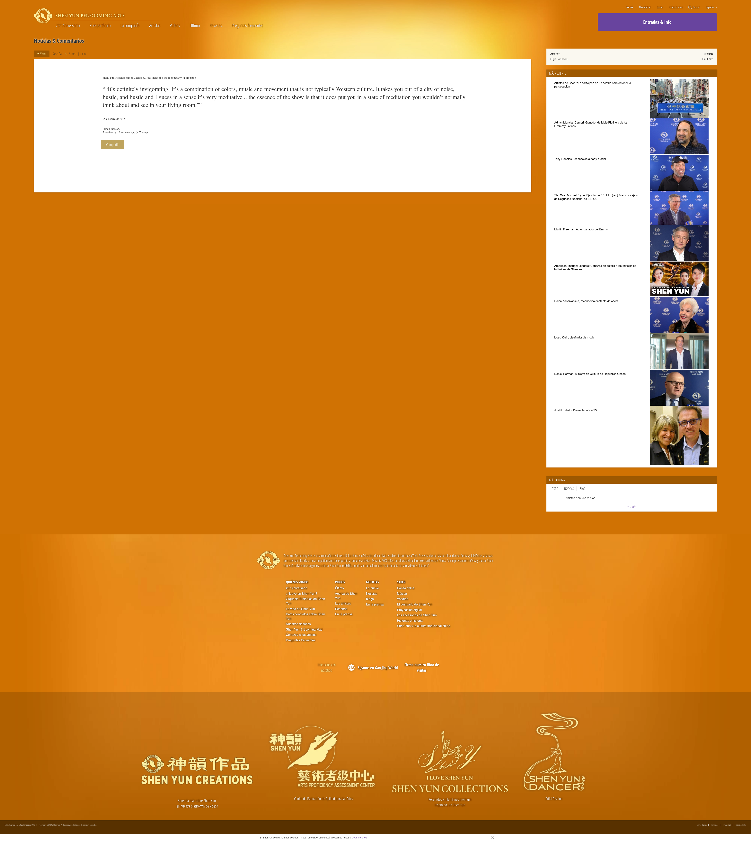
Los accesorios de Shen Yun (417, 615)
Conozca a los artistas (301, 635)
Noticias (569, 488)
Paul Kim (707, 59)
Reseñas (216, 25)
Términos (714, 825)
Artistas (154, 25)
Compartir (112, 144)
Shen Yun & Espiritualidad (304, 629)
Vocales (402, 599)
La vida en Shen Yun (300, 609)
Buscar (696, 7)
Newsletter (645, 7)
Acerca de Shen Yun (346, 595)
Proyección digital (409, 610)
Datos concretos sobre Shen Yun (305, 616)
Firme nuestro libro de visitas (422, 667)
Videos (175, 25)
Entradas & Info (657, 22)
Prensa (629, 7)
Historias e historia (410, 620)
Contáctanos (676, 7)
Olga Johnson (559, 59)
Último (195, 25)
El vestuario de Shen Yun (414, 604)
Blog (582, 488)
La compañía (129, 25)
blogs (370, 599)
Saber (660, 7)
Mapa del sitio (741, 825)
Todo (555, 488)
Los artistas (343, 603)
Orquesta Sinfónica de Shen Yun (305, 601)
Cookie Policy (359, 837)
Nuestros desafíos (298, 624)
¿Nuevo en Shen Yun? (301, 593)
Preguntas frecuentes (247, 25)
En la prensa (344, 614)
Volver (43, 53)
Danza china (405, 588)
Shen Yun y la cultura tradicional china (423, 626)
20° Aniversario (68, 25)
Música (402, 593)
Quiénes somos (297, 581)
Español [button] (710, 7)
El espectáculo (100, 25)
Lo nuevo (372, 588)
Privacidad (727, 825)
